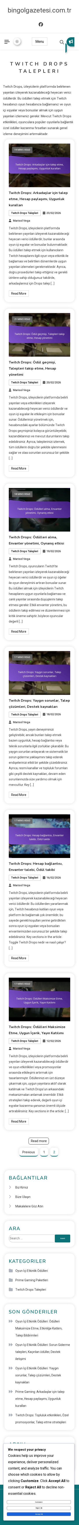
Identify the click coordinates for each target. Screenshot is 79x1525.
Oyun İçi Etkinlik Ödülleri (31, 1270)
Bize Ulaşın (23, 1197)
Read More (18, 293)
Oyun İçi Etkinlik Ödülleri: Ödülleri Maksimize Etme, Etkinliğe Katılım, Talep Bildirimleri (38, 1328)
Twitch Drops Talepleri (24, 213)
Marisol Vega (21, 220)
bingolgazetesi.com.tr (39, 10)
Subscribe (69, 45)
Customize (39, 1502)
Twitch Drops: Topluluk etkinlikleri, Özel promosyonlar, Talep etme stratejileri (42, 1418)
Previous (28, 1152)
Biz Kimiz (21, 1187)
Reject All (39, 1508)
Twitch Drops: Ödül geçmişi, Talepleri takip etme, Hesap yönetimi (32, 368)
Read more (39, 1141)
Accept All (39, 1514)
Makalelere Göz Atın (29, 1206)
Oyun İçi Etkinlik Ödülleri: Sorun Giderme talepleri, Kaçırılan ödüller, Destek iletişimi (42, 1352)
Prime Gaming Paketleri (31, 1280)
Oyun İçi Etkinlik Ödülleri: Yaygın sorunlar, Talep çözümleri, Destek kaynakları (38, 1375)
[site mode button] (17, 41)
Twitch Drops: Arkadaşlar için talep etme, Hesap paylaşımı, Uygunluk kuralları (38, 199)
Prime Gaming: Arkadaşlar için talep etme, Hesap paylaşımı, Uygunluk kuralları (40, 1399)
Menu (39, 41)
